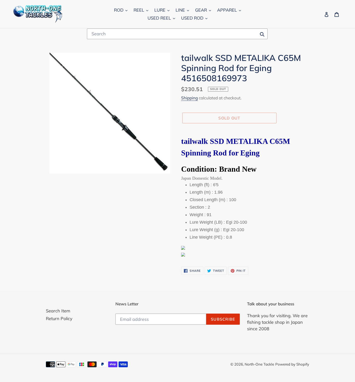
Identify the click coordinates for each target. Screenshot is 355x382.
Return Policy (59, 318)
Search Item (58, 311)
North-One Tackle (259, 364)
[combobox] (177, 34)
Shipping (189, 97)
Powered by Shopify (292, 364)
